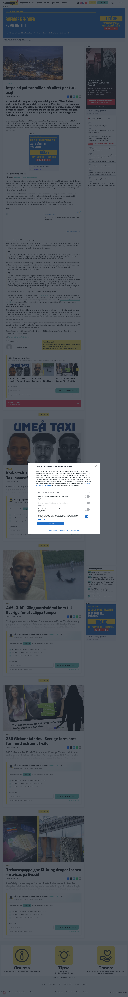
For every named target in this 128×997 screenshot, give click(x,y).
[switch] (87, 496)
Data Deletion (53, 530)
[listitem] (64, 492)
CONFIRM (50, 523)
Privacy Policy (75, 530)
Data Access (64, 530)
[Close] (96, 467)
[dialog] (64, 498)
